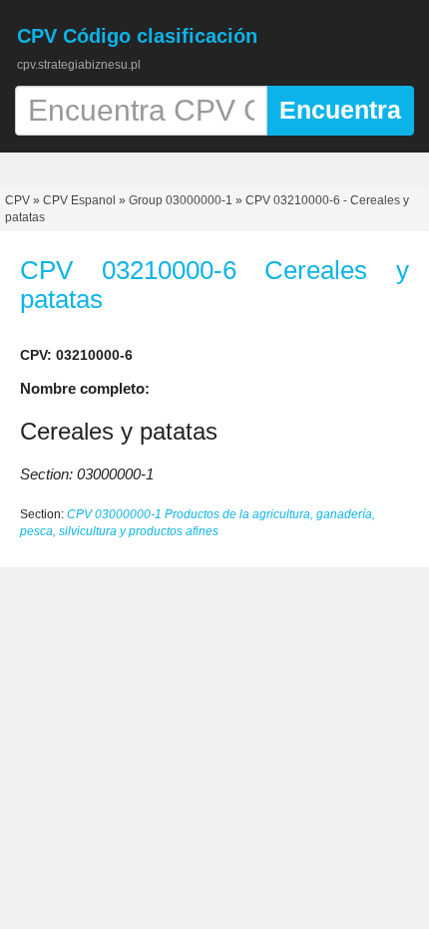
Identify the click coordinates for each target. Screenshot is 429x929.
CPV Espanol (79, 200)
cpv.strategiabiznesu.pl (79, 65)
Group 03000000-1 (180, 200)
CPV (19, 200)
